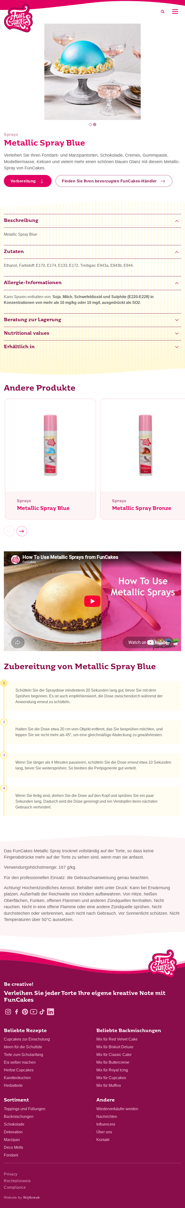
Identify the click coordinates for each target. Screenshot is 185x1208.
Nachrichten (106, 1117)
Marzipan (12, 1140)
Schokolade (14, 1124)
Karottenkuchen (17, 1078)
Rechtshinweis (17, 1181)
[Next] (22, 531)
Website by (22, 1197)
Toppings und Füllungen (24, 1109)
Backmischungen (18, 1117)
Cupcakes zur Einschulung (27, 1039)
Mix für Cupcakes (111, 1078)
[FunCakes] (18, 18)
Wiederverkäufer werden (117, 1109)
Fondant (11, 1155)
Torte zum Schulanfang (23, 1055)
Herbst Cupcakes (18, 1070)
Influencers (105, 1124)
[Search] (162, 11)
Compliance (15, 1187)
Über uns (104, 1132)
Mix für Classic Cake (114, 1055)
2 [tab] (94, 124)
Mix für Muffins (108, 1085)
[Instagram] (8, 1012)
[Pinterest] (25, 1012)
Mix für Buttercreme (112, 1062)
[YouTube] (33, 1012)
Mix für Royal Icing (112, 1070)
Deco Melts (13, 1147)
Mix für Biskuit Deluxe (114, 1047)
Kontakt (102, 1140)
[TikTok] (42, 1012)
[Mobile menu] (175, 11)
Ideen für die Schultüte (23, 1047)
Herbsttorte (13, 1085)
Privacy (11, 1174)
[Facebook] (16, 1012)
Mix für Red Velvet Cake (117, 1039)
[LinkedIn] (50, 1012)
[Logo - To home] (162, 964)
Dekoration (13, 1132)
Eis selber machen (20, 1062)
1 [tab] (90, 124)
